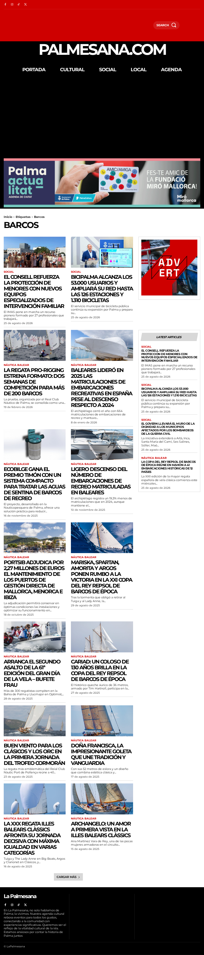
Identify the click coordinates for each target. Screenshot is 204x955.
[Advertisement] (102, 119)
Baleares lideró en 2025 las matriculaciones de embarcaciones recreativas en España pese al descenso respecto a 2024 (101, 387)
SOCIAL (9, 272)
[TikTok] (19, 5)
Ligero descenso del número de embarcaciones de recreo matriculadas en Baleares (100, 481)
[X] (25, 5)
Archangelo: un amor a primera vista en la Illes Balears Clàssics (101, 830)
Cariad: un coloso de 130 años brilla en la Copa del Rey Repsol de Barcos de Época (100, 670)
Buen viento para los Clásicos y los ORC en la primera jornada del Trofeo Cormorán (34, 754)
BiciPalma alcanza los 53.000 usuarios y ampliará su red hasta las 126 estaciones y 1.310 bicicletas (102, 288)
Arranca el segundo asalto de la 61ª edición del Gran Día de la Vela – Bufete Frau (32, 673)
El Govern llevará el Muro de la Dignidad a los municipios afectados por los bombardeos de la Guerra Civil (168, 429)
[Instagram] (12, 5)
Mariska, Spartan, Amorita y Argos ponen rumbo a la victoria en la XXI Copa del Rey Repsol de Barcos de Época (101, 577)
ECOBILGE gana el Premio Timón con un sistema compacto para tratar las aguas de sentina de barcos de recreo (34, 483)
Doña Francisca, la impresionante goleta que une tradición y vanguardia (101, 754)
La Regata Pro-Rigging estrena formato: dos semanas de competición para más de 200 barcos (34, 382)
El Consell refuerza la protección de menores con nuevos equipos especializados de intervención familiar (34, 291)
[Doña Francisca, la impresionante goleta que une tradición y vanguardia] (102, 720)
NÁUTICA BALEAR (16, 365)
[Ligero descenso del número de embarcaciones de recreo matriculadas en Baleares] (102, 444)
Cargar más (66, 877)
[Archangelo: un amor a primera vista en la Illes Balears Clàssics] (102, 798)
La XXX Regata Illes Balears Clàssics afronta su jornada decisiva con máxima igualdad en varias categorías (32, 838)
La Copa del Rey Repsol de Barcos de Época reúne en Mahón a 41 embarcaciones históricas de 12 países (168, 467)
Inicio (8, 217)
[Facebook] (5, 5)
